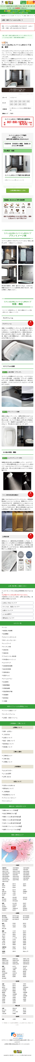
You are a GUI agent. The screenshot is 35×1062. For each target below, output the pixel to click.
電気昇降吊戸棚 (7, 691)
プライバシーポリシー (9, 798)
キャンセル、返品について (10, 606)
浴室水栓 (5, 650)
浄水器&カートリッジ (9, 659)
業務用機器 (6, 685)
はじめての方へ (7, 770)
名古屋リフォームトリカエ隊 (11, 826)
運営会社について (8, 618)
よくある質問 (6, 614)
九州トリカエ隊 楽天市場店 (11, 823)
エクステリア (7, 662)
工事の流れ (6, 758)
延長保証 (5, 698)
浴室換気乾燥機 (7, 666)
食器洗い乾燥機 (7, 630)
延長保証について (8, 743)
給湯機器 (5, 634)
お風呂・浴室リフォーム (8, 20)
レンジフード (7, 643)
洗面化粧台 (6, 672)
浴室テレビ (6, 675)
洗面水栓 (5, 653)
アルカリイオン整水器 (9, 656)
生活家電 (5, 682)
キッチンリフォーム (9, 714)
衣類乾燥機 (6, 688)
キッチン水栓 (7, 646)
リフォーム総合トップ (9, 710)
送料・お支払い (7, 731)
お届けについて (7, 610)
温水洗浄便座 (7, 669)
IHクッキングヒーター (9, 640)
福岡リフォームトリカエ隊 (11, 829)
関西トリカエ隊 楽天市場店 (11, 816)
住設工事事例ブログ (9, 813)
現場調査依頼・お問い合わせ (30, 2)
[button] (17, 1035)
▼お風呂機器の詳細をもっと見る (17, 190)
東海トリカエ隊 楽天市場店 (11, 820)
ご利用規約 (6, 791)
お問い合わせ (7, 776)
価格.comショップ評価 (10, 810)
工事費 (5, 701)
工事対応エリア (7, 755)
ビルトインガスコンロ (9, 637)
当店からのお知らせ (9, 785)
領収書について (7, 747)
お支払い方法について (9, 603)
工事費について (7, 762)
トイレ (5, 627)
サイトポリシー (7, 801)
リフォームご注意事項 (23, 2)
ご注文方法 (6, 734)
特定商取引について (9, 794)
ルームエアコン (7, 678)
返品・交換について (9, 740)
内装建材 (5, 694)
